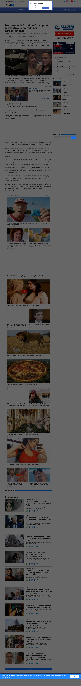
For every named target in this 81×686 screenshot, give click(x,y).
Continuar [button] (75, 676)
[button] (69, 676)
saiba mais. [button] (9, 677)
